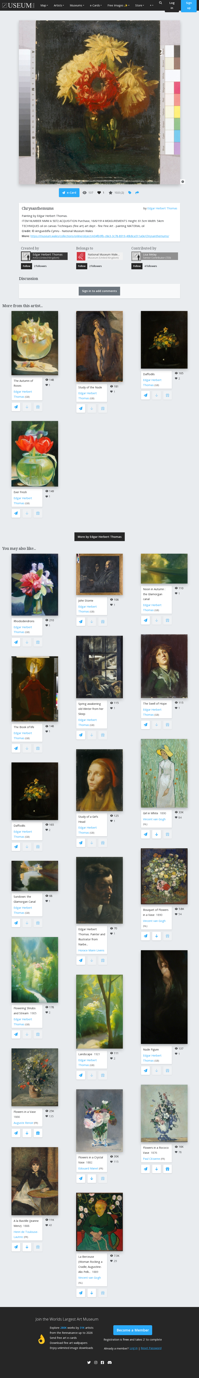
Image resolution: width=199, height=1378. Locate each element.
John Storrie (85, 600)
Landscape (85, 1054)
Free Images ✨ (117, 5)
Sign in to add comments (99, 291)
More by (99, 537)
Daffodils (149, 374)
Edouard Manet (88, 1168)
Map (43, 5)
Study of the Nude (90, 387)
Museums (76, 5)
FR (36, 1123)
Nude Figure (151, 1049)
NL (80, 1282)
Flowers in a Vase (25, 1112)
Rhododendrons (24, 621)
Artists (58, 5)
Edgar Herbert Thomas (162, 208)
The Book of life (24, 727)
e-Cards (95, 5)
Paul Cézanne (151, 1159)
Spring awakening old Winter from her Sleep (90, 709)
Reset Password (151, 1348)
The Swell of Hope (155, 703)
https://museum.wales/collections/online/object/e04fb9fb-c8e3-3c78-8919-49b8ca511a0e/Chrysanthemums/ (100, 236)
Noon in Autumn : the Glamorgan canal (154, 594)
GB (27, 396)
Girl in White (150, 813)
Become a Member (133, 1330)
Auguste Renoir (23, 1123)
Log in (134, 1348)
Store (138, 5)
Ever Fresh (20, 492)
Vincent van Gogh (89, 1277)
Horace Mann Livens (91, 950)
